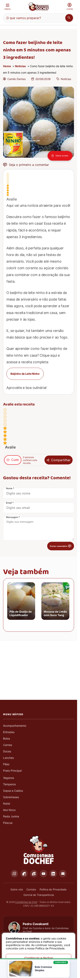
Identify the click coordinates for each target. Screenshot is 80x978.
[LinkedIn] (53, 873)
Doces (7, 751)
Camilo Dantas (16, 79)
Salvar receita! (62, 156)
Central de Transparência (38, 894)
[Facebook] (24, 873)
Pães (6, 764)
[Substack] (63, 873)
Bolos (6, 738)
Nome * (10, 488)
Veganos (8, 777)
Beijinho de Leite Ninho (25, 373)
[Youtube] (43, 873)
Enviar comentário (58, 546)
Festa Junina (11, 816)
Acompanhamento (14, 725)
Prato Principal (12, 770)
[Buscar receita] (69, 18)
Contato (31, 889)
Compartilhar (60, 460)
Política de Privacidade (53, 889)
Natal (6, 803)
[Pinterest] (33, 873)
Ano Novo (9, 810)
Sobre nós (16, 889)
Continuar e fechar (38, 958)
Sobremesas (11, 797)
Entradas (8, 732)
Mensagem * (13, 517)
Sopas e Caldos (13, 790)
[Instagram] (14, 873)
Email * (10, 502)
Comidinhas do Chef (26, 902)
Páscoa (7, 822)
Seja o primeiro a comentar (29, 165)
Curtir (15, 460)
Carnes (7, 745)
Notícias (20, 66)
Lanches (8, 757)
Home (7, 66)
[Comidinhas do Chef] (38, 6)
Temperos (9, 784)
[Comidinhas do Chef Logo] (38, 850)
